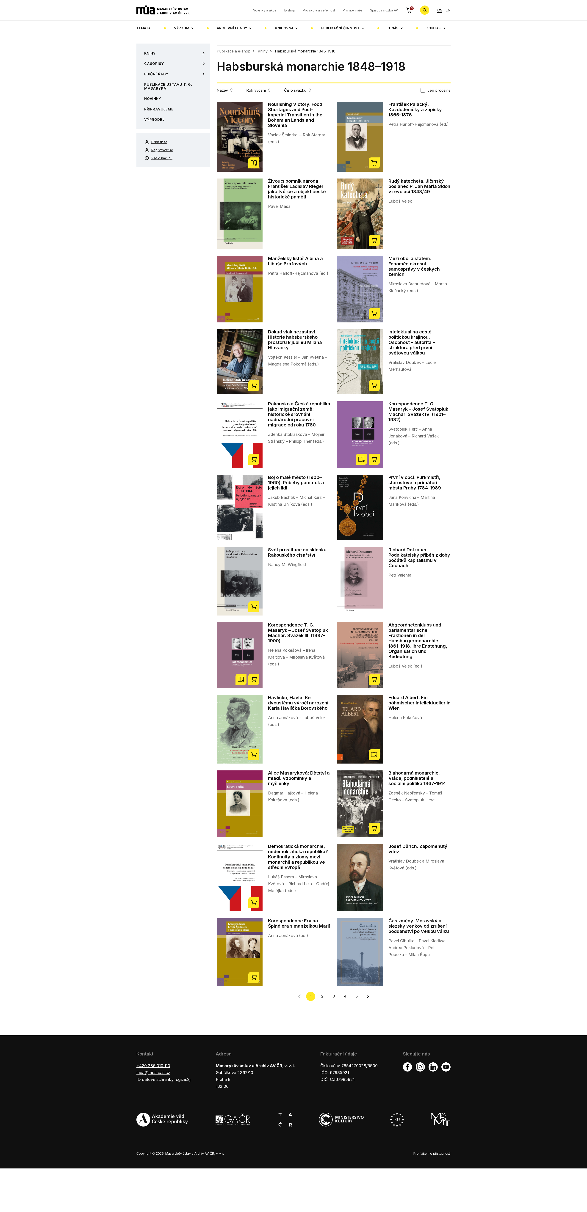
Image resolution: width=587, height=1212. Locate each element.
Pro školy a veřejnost (319, 10)
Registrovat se (162, 150)
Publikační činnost (340, 28)
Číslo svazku (295, 90)
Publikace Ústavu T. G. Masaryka (168, 86)
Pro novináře (352, 10)
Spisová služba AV (384, 10)
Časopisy (154, 63)
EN (448, 10)
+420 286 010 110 (153, 1065)
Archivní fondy (232, 28)
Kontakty (436, 28)
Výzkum (181, 28)
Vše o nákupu (161, 158)
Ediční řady (156, 74)
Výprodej (154, 119)
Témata (143, 28)
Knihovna (284, 28)
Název (222, 90)
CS (439, 10)
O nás (393, 28)
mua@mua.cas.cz (153, 1072)
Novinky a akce (265, 10)
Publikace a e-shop (233, 51)
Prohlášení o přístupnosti (432, 1153)
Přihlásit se (159, 142)
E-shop (289, 10)
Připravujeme (159, 109)
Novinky (152, 98)
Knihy (150, 53)
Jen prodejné (439, 90)
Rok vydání (256, 90)
